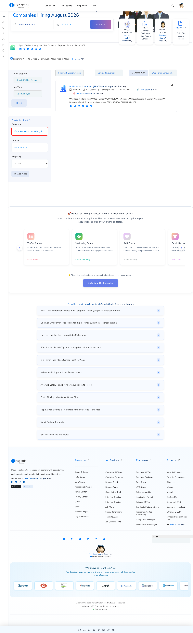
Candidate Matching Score (147, 507)
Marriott (76, 89)
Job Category (20, 73)
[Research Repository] (4, 50)
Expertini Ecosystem (176, 477)
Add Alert (21, 173)
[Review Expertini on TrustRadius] (126, 585)
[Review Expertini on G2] (43, 585)
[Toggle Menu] (4, 16)
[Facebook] (12, 482)
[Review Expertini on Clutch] (105, 585)
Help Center (80, 477)
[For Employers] (4, 39)
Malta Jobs (96, 557)
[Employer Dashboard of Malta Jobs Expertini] (99, 629)
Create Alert (139, 72)
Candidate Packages (114, 477)
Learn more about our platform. (37, 478)
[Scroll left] (19, 248)
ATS (94, 5)
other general (108, 89)
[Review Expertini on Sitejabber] (147, 585)
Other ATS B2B (174, 512)
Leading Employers (145, 32)
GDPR (77, 506)
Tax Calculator (111, 517)
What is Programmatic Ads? (177, 518)
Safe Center (80, 482)
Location (15, 140)
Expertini (172, 460)
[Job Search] (172, 6)
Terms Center (81, 491)
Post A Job (141, 482)
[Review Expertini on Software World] (168, 585)
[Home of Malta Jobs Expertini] (79, 629)
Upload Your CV (180, 29)
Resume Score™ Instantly (163, 38)
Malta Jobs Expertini (20, 470)
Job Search (50, 5)
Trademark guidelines (116, 603)
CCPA (77, 501)
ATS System (141, 487)
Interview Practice (113, 497)
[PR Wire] (4, 56)
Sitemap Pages (81, 511)
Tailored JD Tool (143, 502)
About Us (171, 482)
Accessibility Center (83, 487)
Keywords (16, 124)
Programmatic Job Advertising (144, 513)
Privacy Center (81, 496)
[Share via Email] (36, 49)
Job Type (18, 87)
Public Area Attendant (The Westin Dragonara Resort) (97, 86)
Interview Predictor (113, 502)
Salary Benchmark (113, 512)
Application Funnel (144, 497)
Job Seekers (66, 5)
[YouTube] (24, 482)
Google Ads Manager (145, 519)
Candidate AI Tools (113, 472)
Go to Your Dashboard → (100, 283)
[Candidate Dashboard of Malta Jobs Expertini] (84, 629)
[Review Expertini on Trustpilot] (64, 585)
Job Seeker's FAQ (113, 521)
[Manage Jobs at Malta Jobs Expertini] (113, 629)
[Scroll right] (181, 248)
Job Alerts (109, 507)
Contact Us (172, 497)
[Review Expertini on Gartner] (23, 585)
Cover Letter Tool (113, 492)
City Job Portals (82, 516)
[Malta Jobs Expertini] (22, 5)
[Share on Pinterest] (32, 49)
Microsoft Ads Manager (146, 524)
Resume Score (111, 487)
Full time (126, 89)
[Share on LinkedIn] (28, 49)
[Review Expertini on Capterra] (85, 585)
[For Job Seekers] (4, 33)
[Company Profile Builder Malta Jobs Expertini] (103, 629)
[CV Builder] (4, 44)
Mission (170, 487)
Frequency (16, 156)
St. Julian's (91, 89)
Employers (82, 5)
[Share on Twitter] (24, 49)
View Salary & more (148, 89)
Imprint (170, 492)
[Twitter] (16, 482)
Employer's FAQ (174, 502)
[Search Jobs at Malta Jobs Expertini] (89, 629)
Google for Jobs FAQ (176, 507)
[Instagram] (20, 482)
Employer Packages (144, 477)
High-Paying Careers (145, 37)
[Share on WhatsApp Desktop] (40, 49)
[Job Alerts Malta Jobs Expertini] (94, 629)
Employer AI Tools (144, 472)
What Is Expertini (174, 472)
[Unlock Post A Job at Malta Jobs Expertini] (108, 629)
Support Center (81, 472)
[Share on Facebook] (20, 49)
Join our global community (127, 38)
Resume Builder (112, 482)
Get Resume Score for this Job (89, 93)
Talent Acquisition (144, 492)
